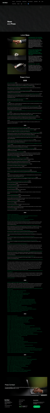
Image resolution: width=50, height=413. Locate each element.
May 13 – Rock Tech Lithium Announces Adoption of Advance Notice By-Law (17, 243)
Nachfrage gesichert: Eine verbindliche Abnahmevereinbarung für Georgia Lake (35, 38)
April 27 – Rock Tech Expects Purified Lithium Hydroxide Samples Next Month (17, 371)
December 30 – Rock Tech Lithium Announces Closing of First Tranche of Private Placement (19, 356)
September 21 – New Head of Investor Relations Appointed (15, 295)
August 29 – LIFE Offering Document (12, 156)
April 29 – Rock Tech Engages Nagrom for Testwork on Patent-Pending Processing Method (19, 370)
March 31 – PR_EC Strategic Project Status (13, 190)
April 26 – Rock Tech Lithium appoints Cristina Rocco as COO (15, 340)
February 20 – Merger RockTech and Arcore (13, 205)
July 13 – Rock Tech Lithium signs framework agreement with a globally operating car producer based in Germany (22, 330)
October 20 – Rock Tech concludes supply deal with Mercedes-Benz (16, 324)
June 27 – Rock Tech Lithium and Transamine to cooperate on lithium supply (17, 335)
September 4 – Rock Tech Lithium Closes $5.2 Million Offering (15, 151)
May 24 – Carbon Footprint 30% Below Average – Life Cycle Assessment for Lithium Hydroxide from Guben (21, 301)
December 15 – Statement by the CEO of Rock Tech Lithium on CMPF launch (17, 127)
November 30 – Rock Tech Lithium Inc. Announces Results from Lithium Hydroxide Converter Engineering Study (22, 359)
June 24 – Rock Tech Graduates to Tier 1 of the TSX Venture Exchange (16, 365)
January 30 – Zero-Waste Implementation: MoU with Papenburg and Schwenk (17, 310)
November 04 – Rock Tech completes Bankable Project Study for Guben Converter (18, 319)
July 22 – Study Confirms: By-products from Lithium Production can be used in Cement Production (20, 219)
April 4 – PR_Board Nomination (11, 188)
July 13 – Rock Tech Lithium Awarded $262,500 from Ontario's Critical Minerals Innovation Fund (19, 86)
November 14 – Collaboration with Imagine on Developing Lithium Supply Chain (17, 282)
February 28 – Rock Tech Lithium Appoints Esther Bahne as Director (16, 346)
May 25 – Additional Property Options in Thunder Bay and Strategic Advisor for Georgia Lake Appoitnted (21, 300)
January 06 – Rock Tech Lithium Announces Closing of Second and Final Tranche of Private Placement (20, 352)
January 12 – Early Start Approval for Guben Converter (14, 311)
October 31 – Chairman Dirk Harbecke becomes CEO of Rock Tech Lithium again (17, 320)
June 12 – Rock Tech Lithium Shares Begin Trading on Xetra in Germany (16, 98)
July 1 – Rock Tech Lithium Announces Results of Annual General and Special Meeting (18, 90)
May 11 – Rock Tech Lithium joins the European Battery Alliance (15, 337)
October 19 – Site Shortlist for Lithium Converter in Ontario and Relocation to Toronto (18, 293)
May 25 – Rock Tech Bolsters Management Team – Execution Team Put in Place (17, 366)
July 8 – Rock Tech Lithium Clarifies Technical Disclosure (14, 166)
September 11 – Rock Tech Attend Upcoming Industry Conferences (16, 218)
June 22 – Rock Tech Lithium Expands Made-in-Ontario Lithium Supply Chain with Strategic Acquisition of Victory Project (23, 93)
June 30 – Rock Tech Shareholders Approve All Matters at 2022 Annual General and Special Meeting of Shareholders (22, 334)
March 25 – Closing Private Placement (12, 200)
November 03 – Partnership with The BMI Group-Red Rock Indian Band (16, 290)
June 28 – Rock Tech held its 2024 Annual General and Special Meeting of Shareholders (18, 230)
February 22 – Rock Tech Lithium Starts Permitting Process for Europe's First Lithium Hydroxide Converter (21, 347)
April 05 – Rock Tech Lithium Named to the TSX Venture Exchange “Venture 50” (17, 341)
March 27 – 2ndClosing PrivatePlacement (12, 194)
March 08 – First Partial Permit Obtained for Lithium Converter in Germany (17, 306)
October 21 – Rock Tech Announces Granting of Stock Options (15, 323)
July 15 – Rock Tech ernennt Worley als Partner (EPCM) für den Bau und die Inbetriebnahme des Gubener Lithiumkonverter (23, 225)
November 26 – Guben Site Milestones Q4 (12, 214)
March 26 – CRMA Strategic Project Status (13, 196)
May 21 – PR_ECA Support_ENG (11, 183)
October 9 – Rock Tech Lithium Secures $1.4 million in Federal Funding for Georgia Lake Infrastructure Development (22, 215)
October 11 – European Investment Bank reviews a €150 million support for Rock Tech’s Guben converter (21, 325)
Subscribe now (37, 406)
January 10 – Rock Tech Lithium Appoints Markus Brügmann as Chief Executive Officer (18, 351)
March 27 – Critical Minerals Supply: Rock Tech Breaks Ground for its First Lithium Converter (19, 304)
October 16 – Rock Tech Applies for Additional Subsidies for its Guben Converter (17, 294)
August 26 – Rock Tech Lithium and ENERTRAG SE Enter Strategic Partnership (17, 160)
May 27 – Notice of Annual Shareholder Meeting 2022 (14, 336)
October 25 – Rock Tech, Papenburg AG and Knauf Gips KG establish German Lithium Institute (19, 360)
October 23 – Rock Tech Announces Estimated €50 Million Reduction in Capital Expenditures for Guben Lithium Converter (23, 132)
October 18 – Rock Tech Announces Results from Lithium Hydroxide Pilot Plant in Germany (19, 361)
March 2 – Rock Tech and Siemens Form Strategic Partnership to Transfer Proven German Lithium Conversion (21, 115)
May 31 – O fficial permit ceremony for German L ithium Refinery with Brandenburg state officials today (20, 236)
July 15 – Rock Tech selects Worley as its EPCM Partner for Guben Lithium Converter (18, 220)
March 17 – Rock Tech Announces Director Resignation (14, 305)
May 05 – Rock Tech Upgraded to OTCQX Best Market (14, 367)
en (24, 3)
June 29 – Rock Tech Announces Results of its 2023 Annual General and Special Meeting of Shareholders (21, 299)
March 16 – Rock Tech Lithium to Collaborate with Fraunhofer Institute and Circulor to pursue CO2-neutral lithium (22, 342)
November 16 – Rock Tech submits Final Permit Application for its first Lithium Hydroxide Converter (20, 318)
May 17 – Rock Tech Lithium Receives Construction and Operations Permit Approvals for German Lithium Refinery (22, 240)
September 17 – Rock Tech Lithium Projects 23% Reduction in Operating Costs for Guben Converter (20, 139)
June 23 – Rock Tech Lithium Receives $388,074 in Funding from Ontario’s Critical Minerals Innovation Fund (21, 177)
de (25, 3)
